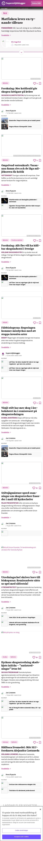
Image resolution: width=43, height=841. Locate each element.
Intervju (5, 742)
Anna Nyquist (11, 110)
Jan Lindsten (10, 438)
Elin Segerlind (16, 42)
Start (2, 9)
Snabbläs (5, 35)
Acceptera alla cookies (21, 837)
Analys (5, 657)
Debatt (5, 322)
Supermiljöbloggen (13, 353)
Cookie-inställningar (21, 830)
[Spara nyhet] (40, 83)
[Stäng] (40, 809)
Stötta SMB (36, 3)
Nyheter (5, 83)
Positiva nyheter (16, 240)
